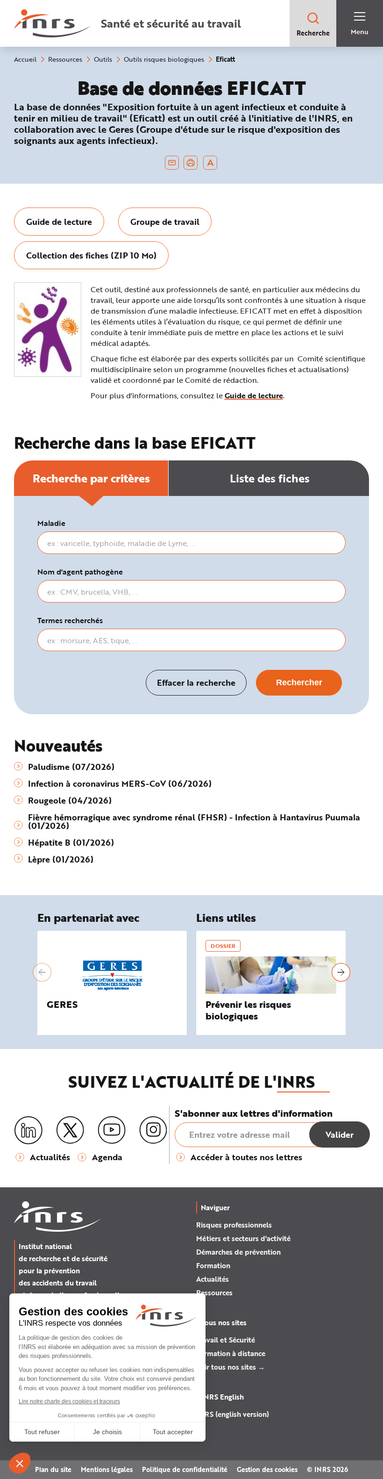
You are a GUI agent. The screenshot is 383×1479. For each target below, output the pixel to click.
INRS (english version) (232, 1414)
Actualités (212, 1279)
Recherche (313, 33)
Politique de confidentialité (184, 1469)
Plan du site (53, 1469)
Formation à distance (230, 1353)
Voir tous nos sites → (230, 1367)
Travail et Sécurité (225, 1340)
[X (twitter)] (70, 1130)
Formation (213, 1265)
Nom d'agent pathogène (80, 571)
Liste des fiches (270, 478)
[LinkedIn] (28, 1130)
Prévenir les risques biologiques (248, 1010)
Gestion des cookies (267, 1469)
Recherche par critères (91, 478)
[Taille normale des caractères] (210, 162)
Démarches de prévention (238, 1252)
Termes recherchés (70, 620)
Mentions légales (107, 1469)
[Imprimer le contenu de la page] (191, 162)
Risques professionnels (234, 1225)
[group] (59, 221)
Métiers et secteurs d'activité (243, 1238)
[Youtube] (112, 1130)
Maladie (51, 523)
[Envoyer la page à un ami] (172, 162)
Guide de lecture (254, 395)
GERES (62, 1004)
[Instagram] (153, 1130)
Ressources (214, 1292)
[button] (42, 972)
